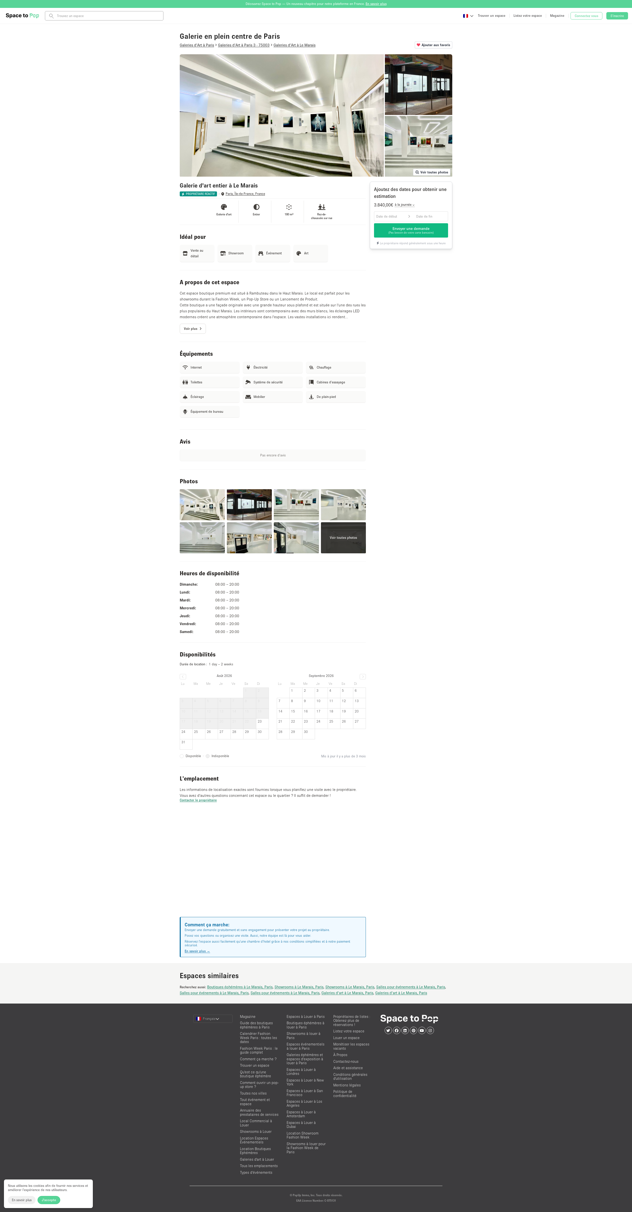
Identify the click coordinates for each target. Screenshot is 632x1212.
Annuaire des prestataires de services (259, 1112)
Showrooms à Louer (256, 1131)
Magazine (248, 1016)
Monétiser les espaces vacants (351, 1046)
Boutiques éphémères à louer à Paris (305, 1025)
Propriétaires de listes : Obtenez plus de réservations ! (351, 1020)
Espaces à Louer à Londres (301, 1071)
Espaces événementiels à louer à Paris (305, 1046)
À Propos (340, 1055)
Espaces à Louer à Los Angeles (304, 1103)
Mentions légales (347, 1085)
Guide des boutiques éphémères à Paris (256, 1025)
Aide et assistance (348, 1068)
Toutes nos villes (253, 1093)
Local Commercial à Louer (256, 1123)
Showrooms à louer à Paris (303, 1035)
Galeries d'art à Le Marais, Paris (347, 992)
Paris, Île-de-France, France (245, 194)
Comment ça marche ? (258, 1059)
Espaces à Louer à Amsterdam (301, 1114)
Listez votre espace (348, 1031)
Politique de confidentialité (344, 1093)
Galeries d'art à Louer (257, 1159)
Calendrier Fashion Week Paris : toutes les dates (258, 1037)
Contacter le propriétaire (198, 800)
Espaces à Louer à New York (305, 1082)
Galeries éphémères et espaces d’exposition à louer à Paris (305, 1059)
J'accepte (49, 1200)
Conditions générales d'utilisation (350, 1076)
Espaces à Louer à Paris (306, 1016)
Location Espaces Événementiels (254, 1140)
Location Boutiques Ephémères (255, 1151)
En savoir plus (22, 1200)
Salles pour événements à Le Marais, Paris (410, 987)
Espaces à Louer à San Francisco (305, 1093)
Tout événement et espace (255, 1102)
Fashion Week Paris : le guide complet (259, 1050)
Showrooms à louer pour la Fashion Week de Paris (306, 1148)
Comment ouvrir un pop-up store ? (259, 1085)
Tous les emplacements (259, 1166)
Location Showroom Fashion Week (302, 1135)
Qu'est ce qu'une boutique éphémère (255, 1074)
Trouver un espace (254, 1065)
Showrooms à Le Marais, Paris (299, 987)
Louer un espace (346, 1038)
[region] (273, 865)
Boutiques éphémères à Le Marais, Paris (240, 987)
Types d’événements (256, 1172)
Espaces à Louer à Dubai (301, 1124)
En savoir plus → (197, 951)
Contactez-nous (345, 1061)
